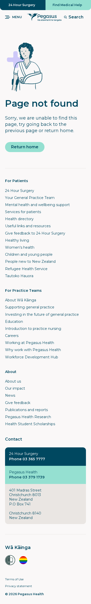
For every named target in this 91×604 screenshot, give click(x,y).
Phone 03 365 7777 (27, 459)
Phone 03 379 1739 (26, 477)
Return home (24, 147)
